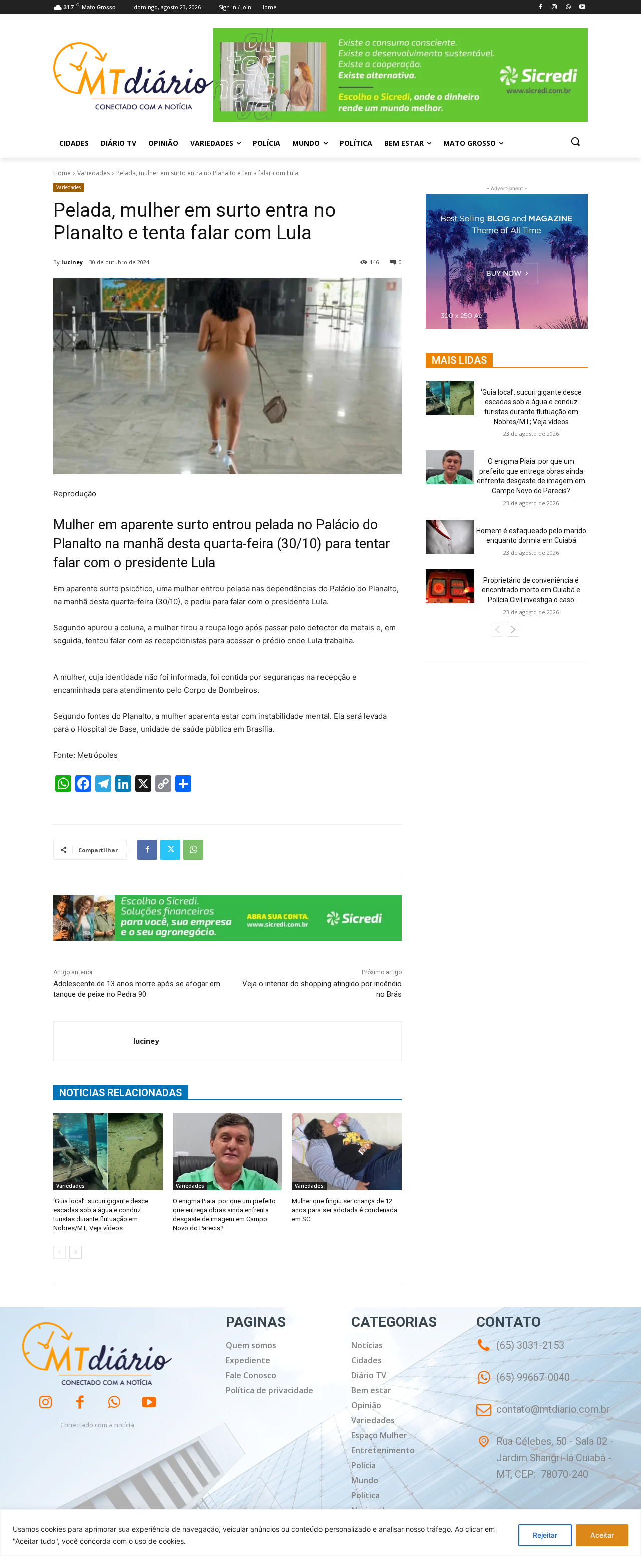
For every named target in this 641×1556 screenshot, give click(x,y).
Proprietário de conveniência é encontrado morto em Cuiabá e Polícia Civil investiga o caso (531, 590)
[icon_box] (523, 1384)
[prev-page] (59, 1252)
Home (62, 173)
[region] (320, 1532)
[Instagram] (554, 7)
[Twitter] (170, 850)
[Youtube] (582, 7)
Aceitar (602, 1535)
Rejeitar (545, 1535)
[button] (575, 141)
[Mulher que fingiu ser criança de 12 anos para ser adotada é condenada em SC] (347, 1151)
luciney (72, 262)
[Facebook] (540, 7)
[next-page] (75, 1252)
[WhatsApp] (568, 7)
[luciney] (93, 1041)
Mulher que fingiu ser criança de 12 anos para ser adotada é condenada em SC (344, 1210)
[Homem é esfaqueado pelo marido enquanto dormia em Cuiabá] (450, 537)
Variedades (93, 173)
